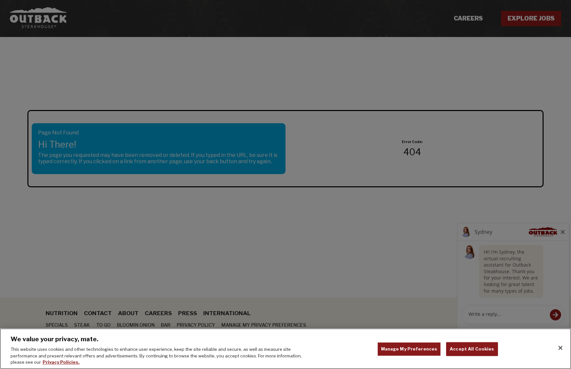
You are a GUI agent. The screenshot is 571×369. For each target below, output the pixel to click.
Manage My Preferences (409, 348)
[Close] (560, 348)
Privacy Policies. (61, 362)
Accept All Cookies (472, 348)
